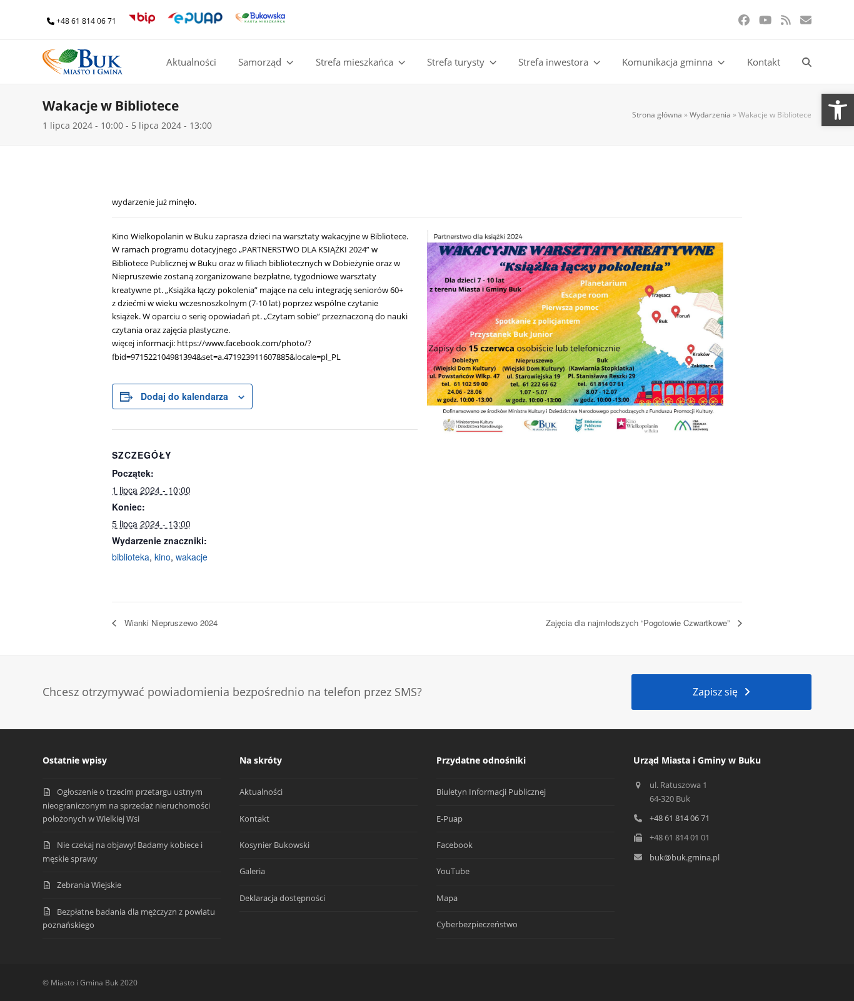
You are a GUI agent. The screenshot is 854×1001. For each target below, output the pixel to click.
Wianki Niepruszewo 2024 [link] (170, 623)
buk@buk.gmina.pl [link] (685, 857)
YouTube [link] (453, 871)
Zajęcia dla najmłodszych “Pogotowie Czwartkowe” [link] (639, 623)
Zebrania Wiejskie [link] (89, 884)
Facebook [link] (454, 844)
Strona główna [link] (657, 114)
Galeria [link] (252, 871)
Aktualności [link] (261, 791)
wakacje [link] (192, 556)
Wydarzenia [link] (710, 114)
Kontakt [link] (254, 818)
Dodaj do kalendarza (184, 396)
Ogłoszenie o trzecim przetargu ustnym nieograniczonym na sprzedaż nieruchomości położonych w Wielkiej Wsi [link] (126, 805)
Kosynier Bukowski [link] (274, 844)
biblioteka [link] (130, 556)
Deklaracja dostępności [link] (282, 898)
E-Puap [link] (449, 818)
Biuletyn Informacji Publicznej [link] (491, 791)
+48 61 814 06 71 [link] (86, 21)
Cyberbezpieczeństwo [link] (477, 924)
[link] (837, 110)
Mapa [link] (447, 898)
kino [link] (162, 556)
